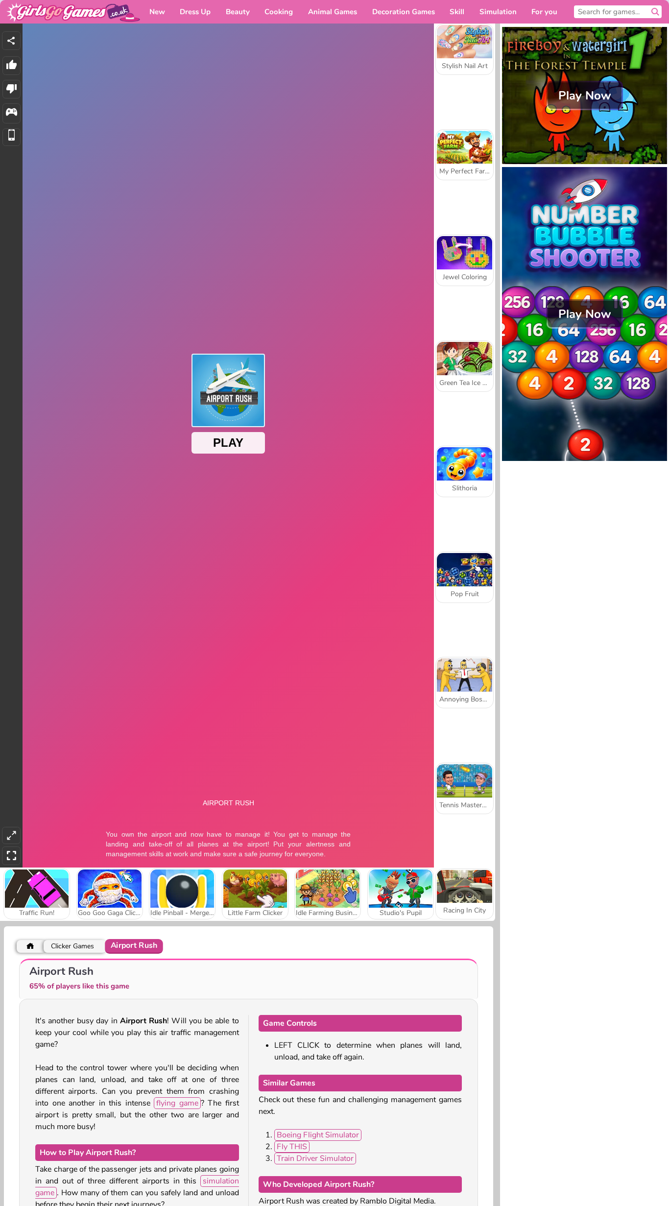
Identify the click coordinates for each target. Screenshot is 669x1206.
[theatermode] (11, 835)
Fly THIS (292, 1146)
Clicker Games (72, 946)
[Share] (11, 40)
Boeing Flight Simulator (318, 1135)
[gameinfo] (11, 113)
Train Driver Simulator (315, 1158)
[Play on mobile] (11, 137)
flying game (177, 1103)
